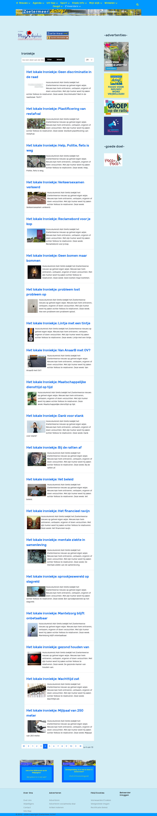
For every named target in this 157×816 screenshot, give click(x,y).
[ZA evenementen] (79, 771)
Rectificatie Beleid (99, 807)
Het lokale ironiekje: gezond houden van (57, 647)
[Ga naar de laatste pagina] (80, 746)
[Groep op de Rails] (116, 107)
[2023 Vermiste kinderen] (113, 126)
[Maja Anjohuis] (29, 35)
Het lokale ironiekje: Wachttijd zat (52, 679)
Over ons (27, 800)
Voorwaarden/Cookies (101, 800)
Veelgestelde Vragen (100, 804)
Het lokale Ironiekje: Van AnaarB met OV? (58, 350)
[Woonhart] (116, 56)
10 (71, 746)
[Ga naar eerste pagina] (23, 746)
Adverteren (54, 800)
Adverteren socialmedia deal (62, 804)
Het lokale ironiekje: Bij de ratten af (54, 448)
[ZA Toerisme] (58, 35)
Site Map (27, 811)
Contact (27, 807)
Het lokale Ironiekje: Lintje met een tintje (58, 323)
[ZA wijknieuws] (37, 771)
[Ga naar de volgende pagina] (76, 746)
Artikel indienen (56, 807)
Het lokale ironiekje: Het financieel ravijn (58, 511)
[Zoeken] (137, 4)
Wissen (59, 60)
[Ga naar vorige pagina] (28, 746)
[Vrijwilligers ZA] (116, 85)
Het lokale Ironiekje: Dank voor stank (55, 416)
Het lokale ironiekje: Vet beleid (49, 479)
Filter (49, 60)
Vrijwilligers (28, 804)
